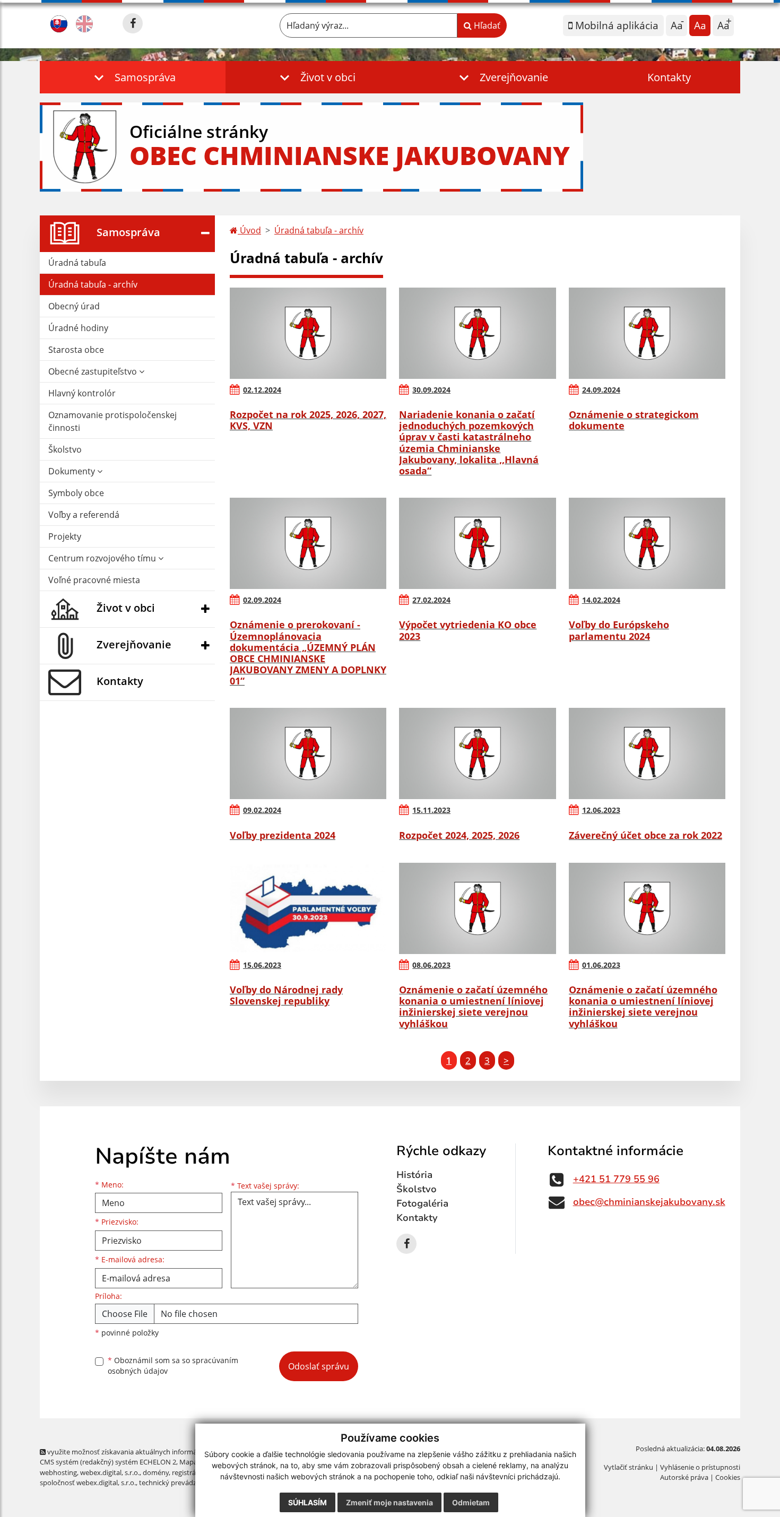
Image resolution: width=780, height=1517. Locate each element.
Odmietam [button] (471, 1502)
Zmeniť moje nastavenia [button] (389, 1502)
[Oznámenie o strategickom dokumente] (647, 333)
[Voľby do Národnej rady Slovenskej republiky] (308, 908)
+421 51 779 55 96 (616, 1179)
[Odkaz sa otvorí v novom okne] (133, 23)
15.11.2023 (431, 810)
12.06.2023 (601, 810)
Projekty (64, 536)
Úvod (249, 230)
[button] (133, 77)
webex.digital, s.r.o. (110, 1472)
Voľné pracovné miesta (94, 580)
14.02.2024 (601, 600)
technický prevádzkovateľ (179, 1482)
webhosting (58, 1472)
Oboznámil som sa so (173, 1365)
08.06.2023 (431, 965)
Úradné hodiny (78, 328)
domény (156, 1472)
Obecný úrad (74, 306)
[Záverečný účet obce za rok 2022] (647, 753)
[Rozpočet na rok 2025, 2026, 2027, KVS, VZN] (308, 333)
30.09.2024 (431, 390)
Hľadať (486, 25)
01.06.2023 (601, 965)
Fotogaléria (422, 1203)
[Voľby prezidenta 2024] (308, 753)
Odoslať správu (318, 1366)
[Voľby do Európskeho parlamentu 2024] (647, 543)
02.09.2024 (262, 600)
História (414, 1174)
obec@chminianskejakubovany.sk (649, 1201)
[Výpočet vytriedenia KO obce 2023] (477, 543)
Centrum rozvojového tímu (103, 558)
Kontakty (669, 77)
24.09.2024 (601, 390)
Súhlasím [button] (307, 1502)
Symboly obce (76, 493)
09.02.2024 (262, 810)
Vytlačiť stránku (628, 1467)
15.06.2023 (262, 965)
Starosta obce (76, 350)
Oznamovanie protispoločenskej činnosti (112, 421)
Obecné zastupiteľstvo (93, 371)
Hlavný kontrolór (82, 393)
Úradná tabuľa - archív (92, 284)
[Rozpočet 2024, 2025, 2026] (477, 753)
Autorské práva (684, 1477)
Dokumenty (72, 471)
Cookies (727, 1477)
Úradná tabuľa (77, 262)
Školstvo (65, 449)
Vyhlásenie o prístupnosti (700, 1467)
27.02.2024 (431, 600)
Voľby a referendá (83, 515)
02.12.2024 (262, 390)
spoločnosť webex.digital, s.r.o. (88, 1482)
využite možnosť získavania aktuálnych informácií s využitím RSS (148, 1452)
